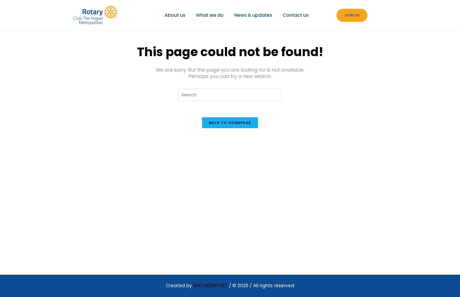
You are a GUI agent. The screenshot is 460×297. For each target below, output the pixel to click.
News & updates (253, 15)
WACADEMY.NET (210, 285)
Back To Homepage (230, 122)
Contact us (296, 15)
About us (175, 15)
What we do (210, 15)
